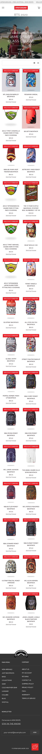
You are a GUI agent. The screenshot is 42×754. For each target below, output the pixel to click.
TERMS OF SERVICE (28, 698)
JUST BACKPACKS (8, 673)
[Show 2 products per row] (38, 63)
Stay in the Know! (11, 724)
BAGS (4, 677)
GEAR (4, 684)
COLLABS (5, 695)
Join (34, 732)
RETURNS (25, 676)
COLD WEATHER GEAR (9, 687)
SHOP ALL (21, 49)
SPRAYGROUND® (19, 748)
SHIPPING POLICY (28, 684)
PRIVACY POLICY (27, 687)
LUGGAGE (5, 691)
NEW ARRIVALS (7, 669)
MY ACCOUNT (27, 673)
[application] (35, 747)
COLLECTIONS (7, 680)
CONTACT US (26, 680)
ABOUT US (25, 669)
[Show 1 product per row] (34, 63)
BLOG (4, 698)
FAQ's (24, 691)
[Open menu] (5, 7)
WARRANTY (26, 695)
